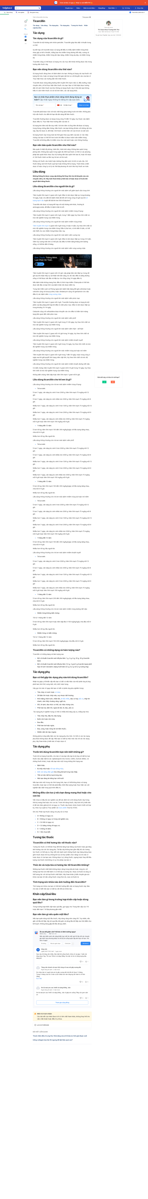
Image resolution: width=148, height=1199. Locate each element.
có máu (57, 692)
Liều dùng (44, 25)
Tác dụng (36, 25)
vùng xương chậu (55, 294)
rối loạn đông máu (56, 769)
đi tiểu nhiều (65, 699)
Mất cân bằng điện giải (45, 772)
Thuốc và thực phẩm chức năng (40, 17)
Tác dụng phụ (53, 25)
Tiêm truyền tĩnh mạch (41, 226)
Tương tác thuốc (77, 25)
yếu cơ (81, 699)
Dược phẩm (62, 808)
